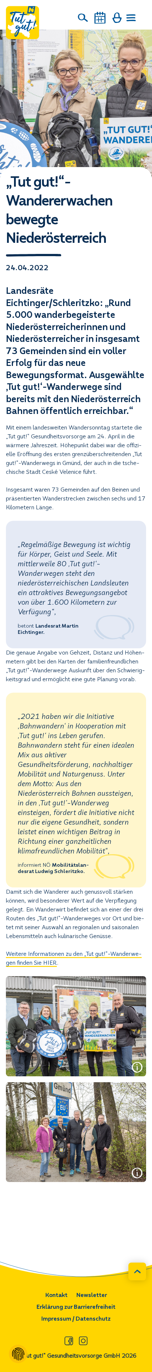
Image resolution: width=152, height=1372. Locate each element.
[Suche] (83, 17)
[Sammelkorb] (116, 17)
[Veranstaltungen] (100, 18)
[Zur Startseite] (22, 22)
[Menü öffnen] (131, 18)
